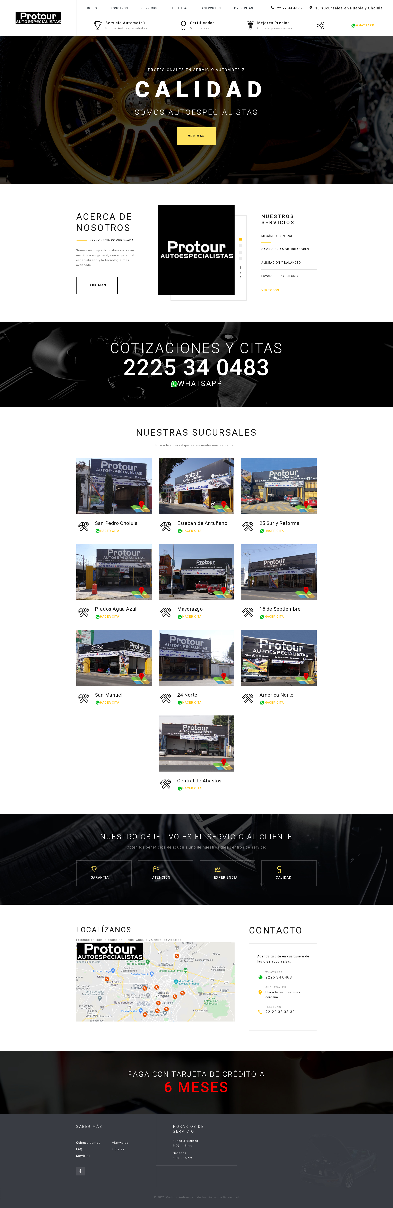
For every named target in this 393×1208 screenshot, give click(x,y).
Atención (161, 877)
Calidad (283, 877)
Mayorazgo (190, 609)
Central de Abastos (199, 781)
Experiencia (226, 877)
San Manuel (108, 695)
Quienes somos (88, 1143)
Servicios (150, 8)
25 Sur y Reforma (280, 523)
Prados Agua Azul (116, 609)
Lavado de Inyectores (280, 276)
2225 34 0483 (196, 367)
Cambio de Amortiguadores (285, 249)
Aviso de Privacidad (224, 1197)
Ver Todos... (272, 290)
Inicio (92, 8)
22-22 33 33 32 (290, 8)
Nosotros (119, 8)
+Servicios (211, 8)
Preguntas (243, 8)
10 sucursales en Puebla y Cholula (349, 8)
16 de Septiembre (280, 609)
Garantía (100, 877)
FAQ (79, 1149)
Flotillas (180, 8)
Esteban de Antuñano (202, 523)
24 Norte (187, 695)
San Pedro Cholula (116, 523)
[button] (240, 239)
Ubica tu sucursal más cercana (282, 994)
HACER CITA (109, 531)
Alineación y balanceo (281, 262)
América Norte (277, 695)
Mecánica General (277, 236)
